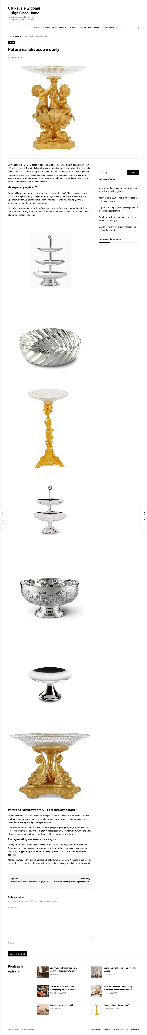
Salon (54, 28)
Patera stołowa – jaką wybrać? (116, 1005)
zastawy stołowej (27, 215)
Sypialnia (63, 28)
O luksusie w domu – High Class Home (24, 10)
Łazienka (82, 28)
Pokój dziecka (94, 28)
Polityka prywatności (111, 1029)
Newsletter (134, 1029)
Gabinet (73, 28)
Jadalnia (37, 28)
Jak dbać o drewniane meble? (62, 1005)
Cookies (124, 1029)
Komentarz (14, 907)
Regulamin (95, 1029)
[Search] (138, 28)
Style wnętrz (108, 28)
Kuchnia (46, 28)
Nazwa (11, 943)
